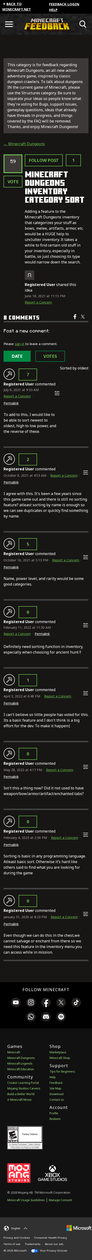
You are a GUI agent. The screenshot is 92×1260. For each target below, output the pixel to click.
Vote (13, 181)
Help (53, 9)
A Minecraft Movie (19, 1100)
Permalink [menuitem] (11, 403)
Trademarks (32, 1244)
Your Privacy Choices (53, 1250)
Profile (54, 1113)
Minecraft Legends (20, 1064)
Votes (50, 356)
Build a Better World (20, 1094)
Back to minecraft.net (16, 6)
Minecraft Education (20, 1069)
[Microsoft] (79, 1228)
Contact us (57, 1100)
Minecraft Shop (60, 1058)
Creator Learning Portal (23, 1083)
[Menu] (9, 24)
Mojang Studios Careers (23, 1088)
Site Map (55, 1088)
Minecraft (13, 1052)
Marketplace (58, 1052)
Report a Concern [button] (38, 302)
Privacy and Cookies (17, 1237)
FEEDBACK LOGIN (64, 4)
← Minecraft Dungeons (24, 143)
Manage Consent (60, 1200)
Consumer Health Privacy (50, 1237)
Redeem (55, 1119)
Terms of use (12, 1244)
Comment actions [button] (57, 393)
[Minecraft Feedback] (46, 24)
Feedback (56, 1083)
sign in (19, 344)
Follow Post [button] (44, 160)
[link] (16, 1003)
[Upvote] (9, 374)
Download (56, 1094)
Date (17, 356)
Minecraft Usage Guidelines (26, 1200)
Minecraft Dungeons (21, 1058)
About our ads (54, 1244)
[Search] (83, 24)
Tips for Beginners (62, 1071)
